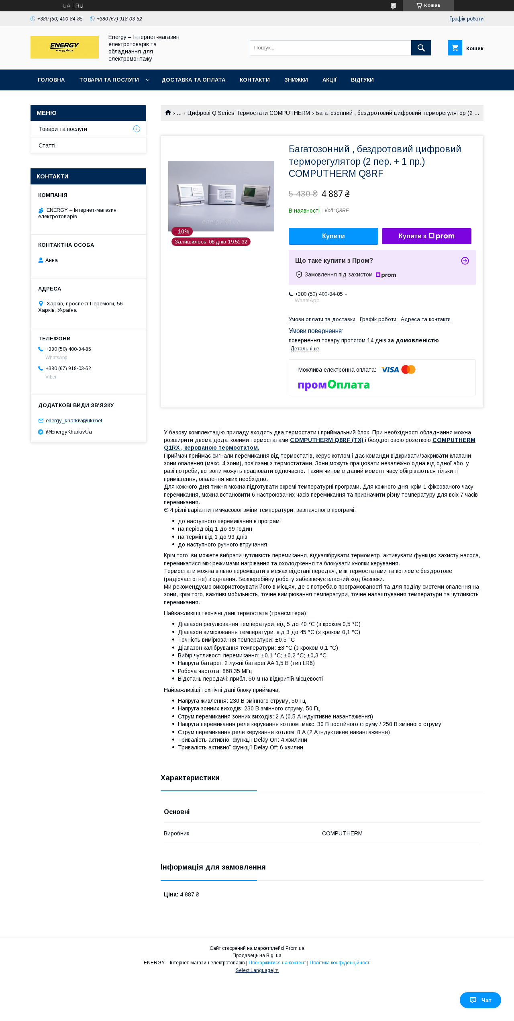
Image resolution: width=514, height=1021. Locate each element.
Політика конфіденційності (340, 963)
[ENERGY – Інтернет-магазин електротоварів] (65, 56)
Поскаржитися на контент (277, 963)
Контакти (255, 80)
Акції (329, 80)
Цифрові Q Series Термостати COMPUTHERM (249, 113)
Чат (486, 1000)
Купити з (412, 236)
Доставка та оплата (193, 80)
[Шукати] (421, 47)
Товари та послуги (109, 80)
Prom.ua (295, 948)
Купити (333, 236)
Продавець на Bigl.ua (257, 955)
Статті (47, 145)
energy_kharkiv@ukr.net (74, 420)
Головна (51, 80)
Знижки (296, 80)
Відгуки (362, 80)
